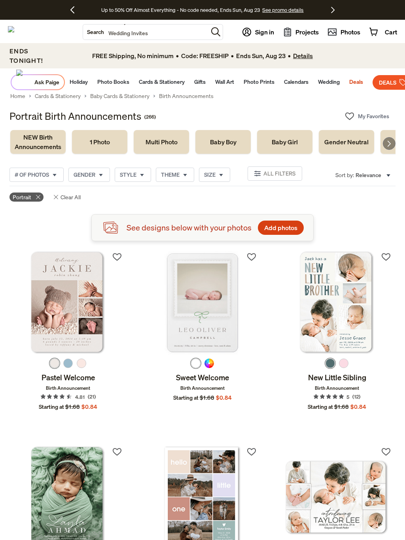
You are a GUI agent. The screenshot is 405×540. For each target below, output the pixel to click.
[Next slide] (389, 143)
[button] (216, 32)
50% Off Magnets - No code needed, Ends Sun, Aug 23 (180, 9)
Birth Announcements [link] (186, 96)
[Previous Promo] (75, 9)
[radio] (54, 363)
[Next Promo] (333, 10)
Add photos (280, 227)
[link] (38, 142)
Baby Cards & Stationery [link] (120, 96)
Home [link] (17, 96)
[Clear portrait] (38, 197)
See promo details (265, 9)
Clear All (71, 197)
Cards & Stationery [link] (58, 96)
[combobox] (145, 32)
